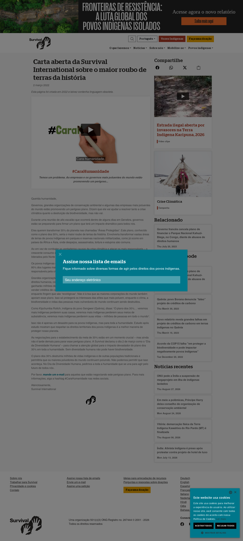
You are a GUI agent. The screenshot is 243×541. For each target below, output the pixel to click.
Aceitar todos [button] (203, 525)
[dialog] (121, 270)
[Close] (60, 254)
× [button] (235, 492)
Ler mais (221, 518)
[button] (214, 532)
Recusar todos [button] (226, 525)
